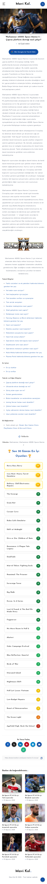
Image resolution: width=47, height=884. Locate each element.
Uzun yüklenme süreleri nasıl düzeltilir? (21, 414)
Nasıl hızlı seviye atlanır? (15, 337)
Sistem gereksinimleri (14, 394)
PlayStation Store (10, 428)
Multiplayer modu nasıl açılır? (17, 314)
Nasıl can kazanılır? (13, 325)
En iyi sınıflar (11, 371)
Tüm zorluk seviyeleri (14, 302)
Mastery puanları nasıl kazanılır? (18, 329)
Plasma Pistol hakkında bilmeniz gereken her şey (24, 357)
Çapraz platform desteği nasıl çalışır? (20, 383)
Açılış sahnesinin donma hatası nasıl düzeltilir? (24, 410)
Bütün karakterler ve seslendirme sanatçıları (23, 398)
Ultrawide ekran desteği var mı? (18, 386)
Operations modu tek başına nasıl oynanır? (22, 341)
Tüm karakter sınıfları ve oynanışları (20, 298)
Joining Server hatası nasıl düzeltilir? (20, 402)
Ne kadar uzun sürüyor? (15, 290)
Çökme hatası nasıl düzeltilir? (17, 406)
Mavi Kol (23, 4)
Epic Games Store (31, 425)
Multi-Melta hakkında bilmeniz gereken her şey (24, 353)
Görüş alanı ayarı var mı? (15, 390)
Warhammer (14, 442)
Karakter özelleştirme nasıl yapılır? (19, 306)
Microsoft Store (25, 428)
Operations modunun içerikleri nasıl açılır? (22, 349)
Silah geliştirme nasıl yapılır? (17, 310)
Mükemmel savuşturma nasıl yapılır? (20, 333)
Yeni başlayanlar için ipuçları (17, 294)
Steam (21, 425)
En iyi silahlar (11, 368)
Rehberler (25, 436)
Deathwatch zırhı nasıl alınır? (17, 345)
